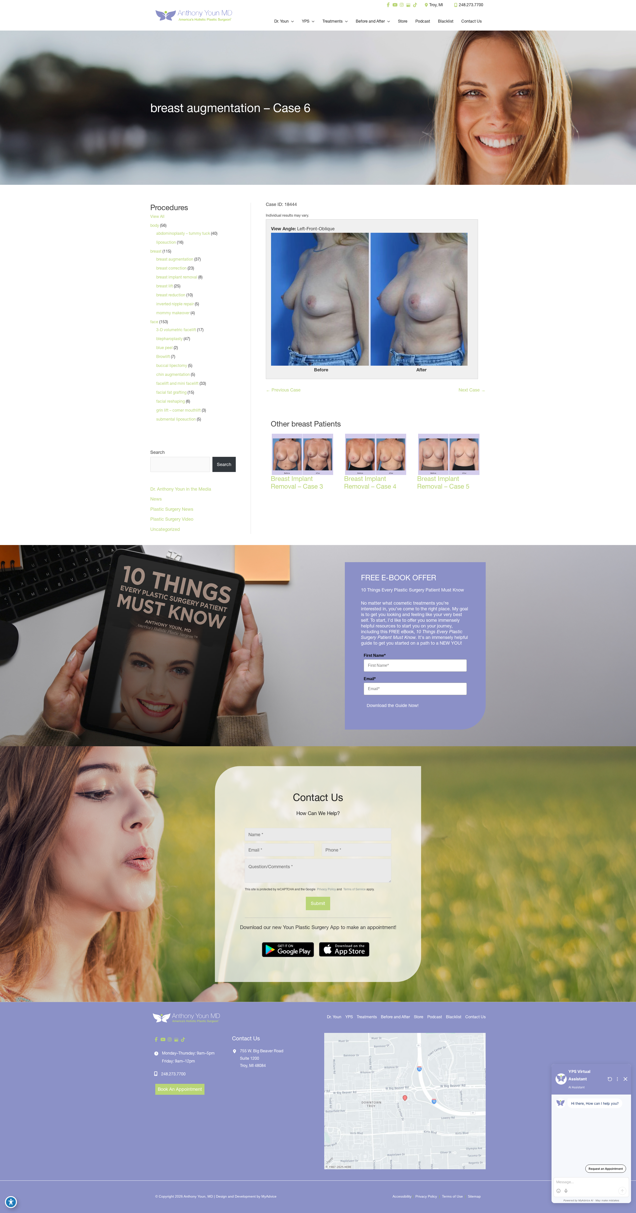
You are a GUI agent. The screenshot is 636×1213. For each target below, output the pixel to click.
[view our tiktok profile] (415, 4)
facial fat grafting (171, 392)
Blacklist (453, 1016)
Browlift (163, 356)
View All (157, 216)
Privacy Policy (326, 889)
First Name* (375, 655)
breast (155, 251)
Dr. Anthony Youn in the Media (180, 489)
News (156, 499)
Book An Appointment (180, 1089)
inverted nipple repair (175, 303)
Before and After (395, 1016)
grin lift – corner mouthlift (178, 410)
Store (418, 1016)
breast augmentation (174, 259)
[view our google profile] (408, 4)
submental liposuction (176, 419)
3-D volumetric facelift (176, 329)
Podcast (434, 1016)
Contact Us (475, 1016)
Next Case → (472, 390)
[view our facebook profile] (388, 4)
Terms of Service (354, 889)
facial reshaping (170, 401)
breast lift (164, 285)
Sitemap (474, 1196)
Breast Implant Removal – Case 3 (297, 482)
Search (157, 452)
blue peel (164, 347)
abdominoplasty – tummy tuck (183, 233)
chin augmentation (173, 374)
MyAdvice (269, 1196)
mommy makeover (173, 312)
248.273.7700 (471, 4)
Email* (370, 679)
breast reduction (170, 294)
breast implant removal (176, 276)
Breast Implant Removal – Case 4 (370, 482)
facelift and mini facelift (177, 383)
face (154, 321)
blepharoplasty (169, 338)
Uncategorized (165, 529)
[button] (291, 21)
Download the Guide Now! (393, 705)
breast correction (171, 268)
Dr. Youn (334, 1016)
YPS (349, 1016)
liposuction (166, 242)
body (154, 225)
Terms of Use (452, 1196)
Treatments (367, 1016)
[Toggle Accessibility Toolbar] (11, 1202)
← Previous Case (283, 390)
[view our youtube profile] (395, 4)
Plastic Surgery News (171, 509)
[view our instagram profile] (401, 4)
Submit (318, 903)
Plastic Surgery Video (171, 519)
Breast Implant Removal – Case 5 (443, 482)
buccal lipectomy (171, 365)
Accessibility (402, 1196)
